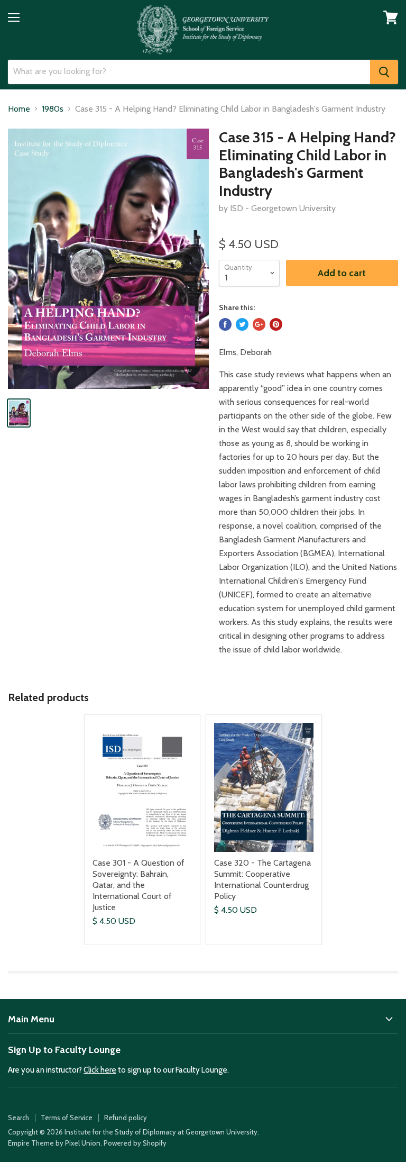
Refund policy (125, 1117)
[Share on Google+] (259, 324)
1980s (52, 109)
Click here (100, 1070)
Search (18, 1117)
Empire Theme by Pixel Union (54, 1143)
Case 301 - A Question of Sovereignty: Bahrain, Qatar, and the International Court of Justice (138, 885)
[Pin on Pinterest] (276, 324)
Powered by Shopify (135, 1143)
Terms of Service (67, 1117)
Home (19, 109)
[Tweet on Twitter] (242, 324)
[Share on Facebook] (225, 324)
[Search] (384, 72)
